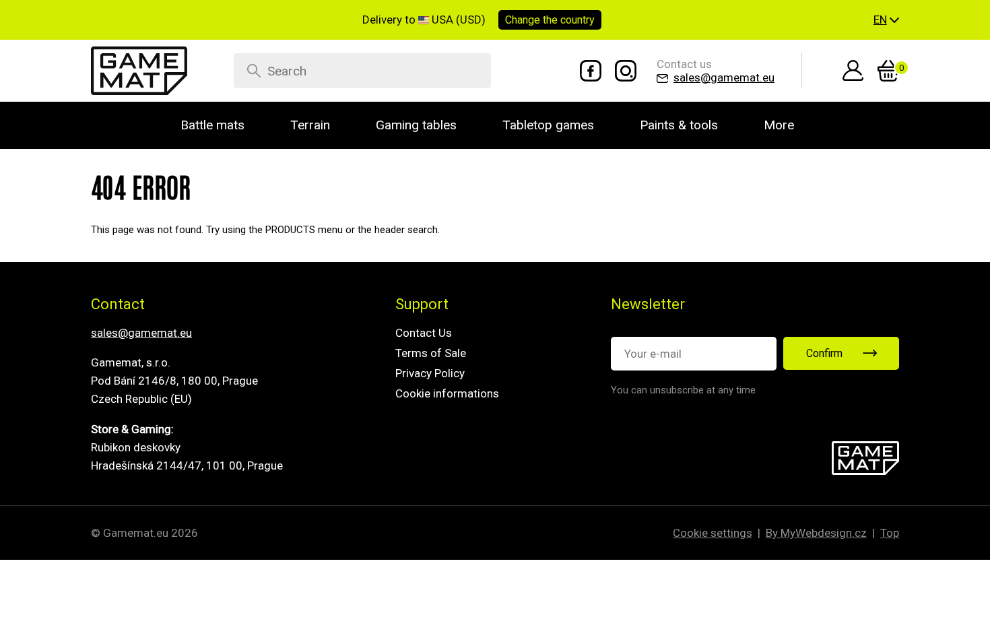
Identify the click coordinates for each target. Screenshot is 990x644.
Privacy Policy (430, 373)
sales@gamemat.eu (141, 333)
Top (889, 533)
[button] (886, 20)
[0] (888, 70)
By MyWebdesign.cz (816, 533)
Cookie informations (447, 393)
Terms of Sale (430, 353)
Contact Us (423, 333)
